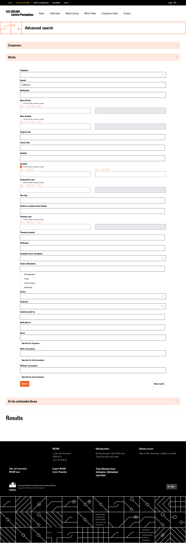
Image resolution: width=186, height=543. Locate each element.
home (41, 13)
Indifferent (26, 85)
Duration (23, 164)
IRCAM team (14, 472)
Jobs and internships (18, 468)
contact (127, 13)
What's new (90, 13)
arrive (66, 2)
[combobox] (93, 75)
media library (72, 13)
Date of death (25, 116)
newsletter (56, 2)
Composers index (110, 13)
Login (170, 2)
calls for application (41, 2)
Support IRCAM (59, 468)
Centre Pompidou (59, 472)
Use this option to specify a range (33, 103)
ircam (10, 2)
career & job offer (23, 2)
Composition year (27, 179)
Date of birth (25, 100)
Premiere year (26, 216)
